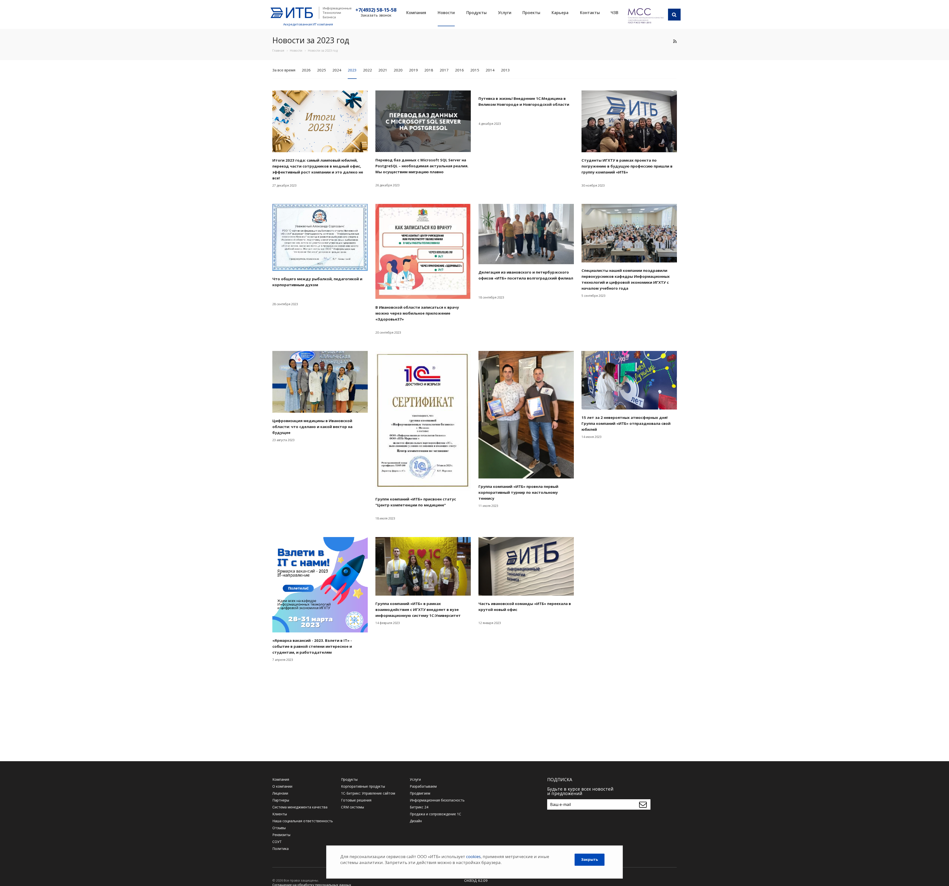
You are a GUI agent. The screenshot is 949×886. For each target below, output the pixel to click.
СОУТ (277, 841)
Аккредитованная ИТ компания (308, 24)
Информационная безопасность (437, 800)
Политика (280, 848)
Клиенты (279, 814)
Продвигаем (420, 793)
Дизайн (416, 821)
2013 (505, 69)
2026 (306, 69)
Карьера (560, 12)
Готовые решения (356, 800)
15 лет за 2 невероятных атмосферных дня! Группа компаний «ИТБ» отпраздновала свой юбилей (626, 423)
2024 (336, 69)
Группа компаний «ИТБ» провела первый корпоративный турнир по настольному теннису (518, 492)
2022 (367, 69)
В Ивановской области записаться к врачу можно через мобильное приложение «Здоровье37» (417, 313)
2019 (413, 69)
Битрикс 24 (419, 807)
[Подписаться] (644, 804)
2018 (428, 69)
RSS (675, 41)
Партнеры (280, 800)
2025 (321, 69)
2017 (444, 69)
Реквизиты (281, 834)
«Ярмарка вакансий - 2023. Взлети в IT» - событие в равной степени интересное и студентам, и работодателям (312, 646)
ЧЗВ (614, 12)
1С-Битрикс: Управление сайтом (368, 793)
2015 (474, 69)
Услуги (504, 12)
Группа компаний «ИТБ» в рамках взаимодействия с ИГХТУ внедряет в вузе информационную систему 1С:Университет (418, 609)
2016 (459, 69)
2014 (490, 69)
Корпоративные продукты (363, 786)
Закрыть (589, 859)
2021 (382, 69)
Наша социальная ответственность (302, 821)
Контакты (590, 12)
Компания (416, 12)
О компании (282, 786)
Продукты (476, 12)
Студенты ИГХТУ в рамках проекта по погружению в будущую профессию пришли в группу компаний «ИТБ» (627, 166)
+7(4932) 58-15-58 (375, 10)
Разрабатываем (423, 786)
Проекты (531, 12)
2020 (398, 69)
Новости (446, 12)
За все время (283, 69)
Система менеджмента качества (299, 807)
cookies (473, 856)
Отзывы (279, 827)
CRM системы (352, 807)
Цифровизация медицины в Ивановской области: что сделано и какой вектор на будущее (312, 426)
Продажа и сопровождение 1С (435, 814)
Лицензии (280, 793)
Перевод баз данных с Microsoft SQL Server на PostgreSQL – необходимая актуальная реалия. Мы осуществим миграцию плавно (421, 165)
